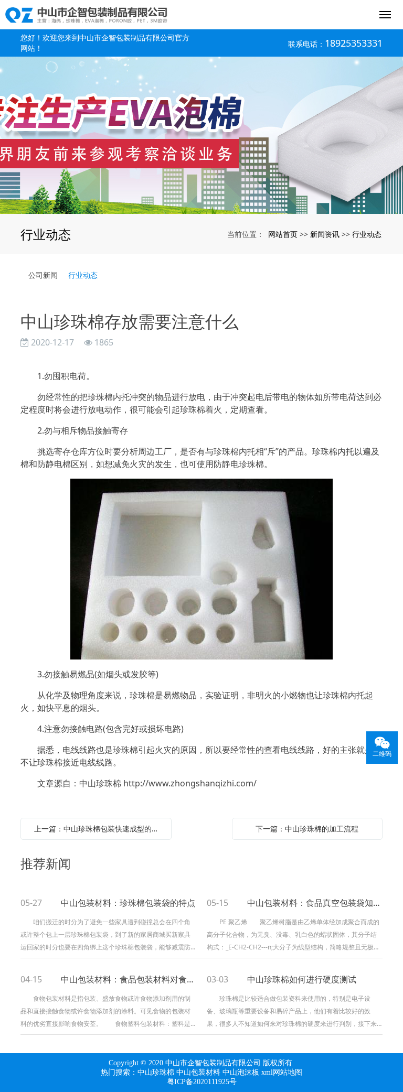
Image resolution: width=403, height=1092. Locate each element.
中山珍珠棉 (155, 1072)
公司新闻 (43, 275)
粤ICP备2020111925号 (202, 1082)
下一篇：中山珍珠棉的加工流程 (307, 829)
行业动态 (366, 234)
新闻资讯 (325, 234)
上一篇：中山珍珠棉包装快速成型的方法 (98, 829)
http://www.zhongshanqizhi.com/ (190, 783)
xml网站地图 (281, 1072)
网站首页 (283, 234)
